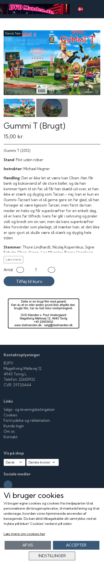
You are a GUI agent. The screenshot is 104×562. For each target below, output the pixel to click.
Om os (9, 431)
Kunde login (14, 426)
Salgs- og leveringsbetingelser (29, 409)
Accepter (76, 545)
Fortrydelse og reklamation (27, 420)
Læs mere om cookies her (24, 534)
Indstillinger (52, 556)
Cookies (10, 415)
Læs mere (13, 259)
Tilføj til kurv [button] (29, 281)
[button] (20, 270)
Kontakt (11, 437)
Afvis (27, 545)
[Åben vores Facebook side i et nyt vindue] (8, 484)
